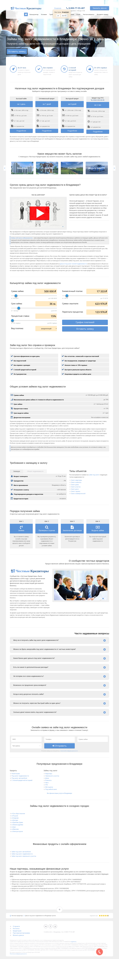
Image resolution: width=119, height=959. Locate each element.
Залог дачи (75, 489)
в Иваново (15, 829)
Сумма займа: (17, 291)
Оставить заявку (102, 14)
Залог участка (75, 487)
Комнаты (48, 780)
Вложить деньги (18, 935)
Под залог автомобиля (19, 778)
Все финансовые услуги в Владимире (59, 793)
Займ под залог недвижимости (22, 854)
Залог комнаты (76, 482)
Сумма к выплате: (70, 303)
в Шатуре (15, 820)
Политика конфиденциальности (18, 954)
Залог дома (75, 485)
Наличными (16, 774)
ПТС (46, 785)
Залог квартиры (76, 480)
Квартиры (48, 774)
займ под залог (94, 475)
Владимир (57, 8)
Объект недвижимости (35, 471)
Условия (44, 14)
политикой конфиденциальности (69, 750)
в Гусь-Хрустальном (18, 813)
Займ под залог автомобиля (21, 852)
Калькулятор (34, 14)
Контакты (16, 928)
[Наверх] (26, 14)
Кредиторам (17, 931)
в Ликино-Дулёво (17, 825)
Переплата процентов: (72, 311)
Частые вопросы (88, 14)
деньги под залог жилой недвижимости (73, 264)
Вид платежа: (17, 328)
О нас (78, 14)
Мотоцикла (49, 787)
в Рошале (15, 816)
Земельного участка (52, 776)
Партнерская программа (21, 933)
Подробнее (21, 131)
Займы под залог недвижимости (21, 238)
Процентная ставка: (20, 316)
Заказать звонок (100, 8)
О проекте (16, 926)
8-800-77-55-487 (77, 8)
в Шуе (14, 827)
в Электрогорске (17, 831)
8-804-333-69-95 (98, 100)
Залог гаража (75, 491)
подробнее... (74, 941)
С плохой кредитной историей (22, 780)
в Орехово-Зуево (17, 822)
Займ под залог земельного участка (24, 856)
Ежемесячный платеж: (72, 291)
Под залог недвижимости (20, 776)
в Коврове (15, 818)
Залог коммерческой (78, 493)
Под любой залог (51, 789)
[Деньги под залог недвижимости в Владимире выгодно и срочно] (38, 213)
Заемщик (16, 471)
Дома (47, 778)
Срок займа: (16, 303)
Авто (47, 783)
